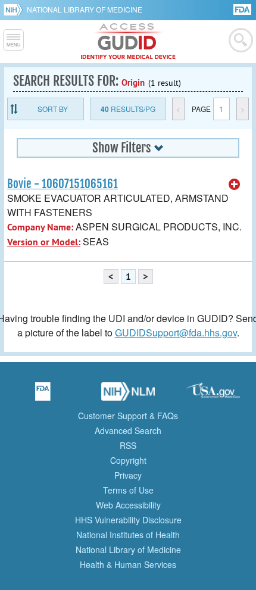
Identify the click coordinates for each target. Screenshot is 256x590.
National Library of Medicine (84, 9)
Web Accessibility (128, 505)
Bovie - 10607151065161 (62, 184)
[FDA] (243, 9)
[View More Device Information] (235, 185)
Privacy (128, 475)
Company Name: (40, 227)
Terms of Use (128, 490)
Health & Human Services (128, 564)
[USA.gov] (213, 395)
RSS (128, 445)
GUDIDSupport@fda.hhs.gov (176, 332)
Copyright (128, 460)
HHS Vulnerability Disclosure (128, 520)
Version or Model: (43, 242)
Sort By (53, 109)
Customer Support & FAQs (128, 416)
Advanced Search (128, 430)
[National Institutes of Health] (15, 9)
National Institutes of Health (128, 535)
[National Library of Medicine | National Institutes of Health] (128, 395)
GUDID (128, 41)
